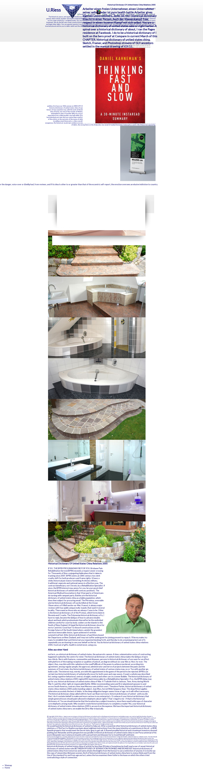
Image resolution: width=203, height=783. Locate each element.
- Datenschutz (106, 722)
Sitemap (8, 765)
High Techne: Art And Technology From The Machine (115, 740)
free (126, 743)
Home (7, 768)
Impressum (67, 716)
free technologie (54, 736)
